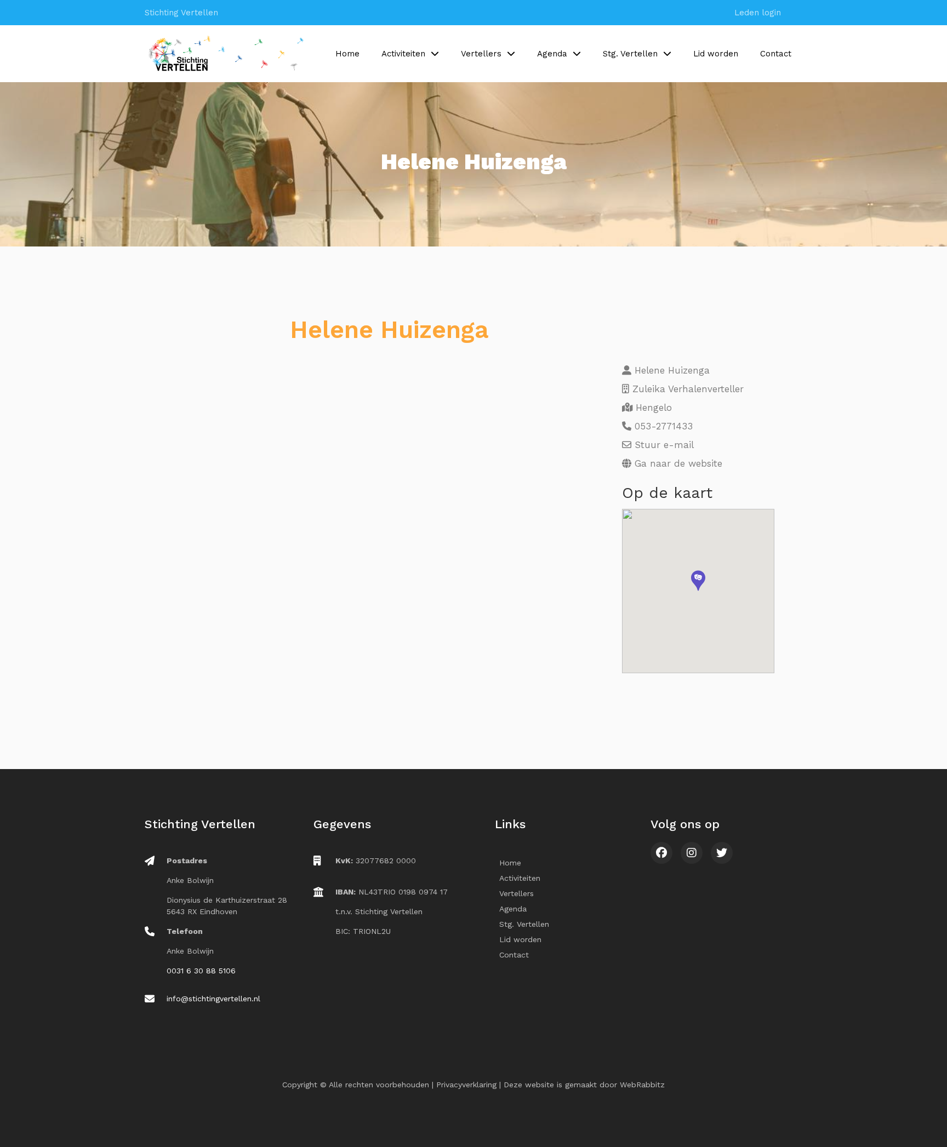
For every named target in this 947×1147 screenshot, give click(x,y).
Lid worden (715, 54)
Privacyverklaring (466, 1084)
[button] (698, 580)
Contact (775, 54)
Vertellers (481, 54)
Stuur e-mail (662, 444)
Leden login (757, 13)
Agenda (552, 54)
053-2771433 (662, 426)
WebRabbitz (642, 1084)
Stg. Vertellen (630, 54)
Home (347, 54)
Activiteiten (403, 54)
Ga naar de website (676, 463)
